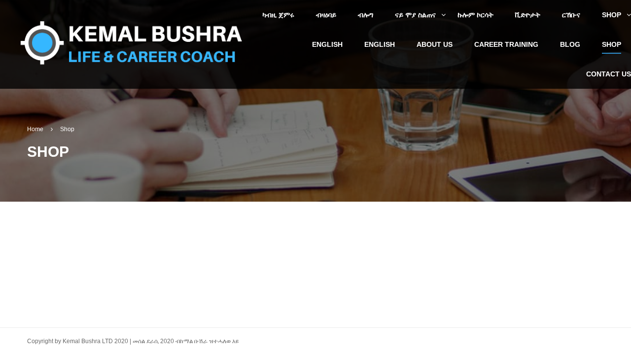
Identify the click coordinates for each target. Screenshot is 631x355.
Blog (570, 44)
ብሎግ (365, 15)
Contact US (608, 74)
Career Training (506, 44)
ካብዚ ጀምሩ (278, 15)
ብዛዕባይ (326, 15)
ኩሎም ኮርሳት (475, 15)
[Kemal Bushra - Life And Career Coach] (133, 43)
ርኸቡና (571, 15)
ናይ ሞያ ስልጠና (415, 15)
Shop (611, 15)
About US (435, 44)
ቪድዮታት (527, 15)
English (327, 44)
